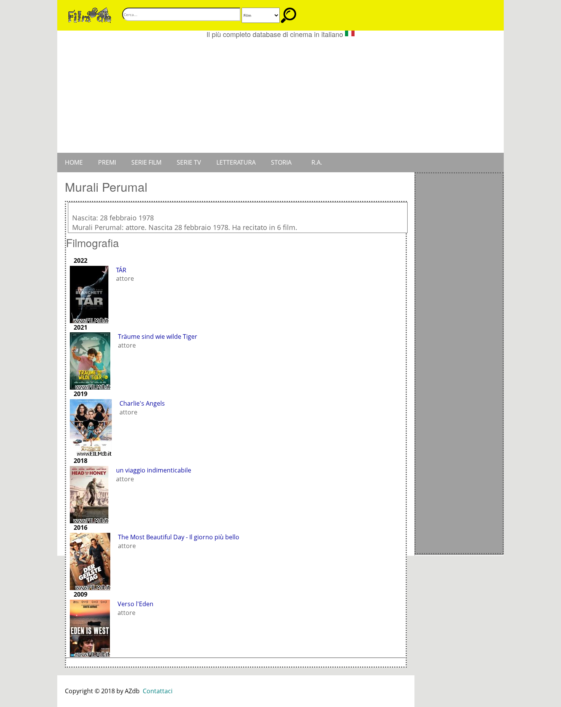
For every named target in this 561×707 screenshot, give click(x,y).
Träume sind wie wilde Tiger (157, 336)
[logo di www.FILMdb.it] (90, 14)
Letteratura (236, 162)
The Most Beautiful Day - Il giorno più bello (178, 537)
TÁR (121, 270)
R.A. (316, 162)
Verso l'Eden (135, 604)
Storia (281, 162)
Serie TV (189, 162)
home (74, 162)
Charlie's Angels (142, 403)
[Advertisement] (280, 95)
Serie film (146, 162)
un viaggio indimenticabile (153, 470)
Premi (107, 162)
